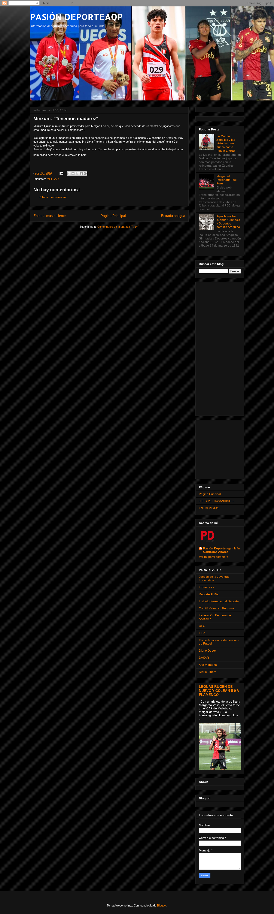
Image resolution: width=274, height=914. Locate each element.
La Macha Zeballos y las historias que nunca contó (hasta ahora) (225, 143)
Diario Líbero (207, 671)
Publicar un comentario (53, 197)
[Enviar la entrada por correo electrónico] (61, 173)
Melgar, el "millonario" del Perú (226, 179)
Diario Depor (207, 650)
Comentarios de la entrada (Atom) (118, 226)
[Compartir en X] (77, 173)
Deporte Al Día (209, 594)
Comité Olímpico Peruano (216, 608)
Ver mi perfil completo (213, 556)
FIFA (202, 633)
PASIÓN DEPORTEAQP (76, 16)
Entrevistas (206, 587)
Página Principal (113, 216)
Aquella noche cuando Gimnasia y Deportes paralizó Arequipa (228, 221)
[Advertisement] (220, 348)
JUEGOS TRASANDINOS (216, 501)
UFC (202, 626)
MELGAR (53, 179)
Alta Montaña (208, 664)
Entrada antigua (173, 216)
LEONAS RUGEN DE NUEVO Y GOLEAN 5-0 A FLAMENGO (219, 691)
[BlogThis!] (73, 173)
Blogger (161, 905)
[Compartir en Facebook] (81, 173)
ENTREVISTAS (209, 508)
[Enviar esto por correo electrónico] (69, 173)
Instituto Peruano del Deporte (219, 601)
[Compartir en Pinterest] (85, 173)
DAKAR (204, 657)
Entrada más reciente (49, 216)
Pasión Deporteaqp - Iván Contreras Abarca (221, 550)
